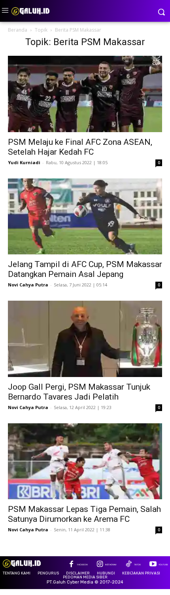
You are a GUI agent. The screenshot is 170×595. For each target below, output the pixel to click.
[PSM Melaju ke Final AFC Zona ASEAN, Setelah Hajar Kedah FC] (85, 94)
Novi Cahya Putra (28, 285)
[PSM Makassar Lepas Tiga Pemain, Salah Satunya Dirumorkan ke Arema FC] (85, 461)
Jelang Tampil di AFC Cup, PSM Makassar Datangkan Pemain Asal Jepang (85, 269)
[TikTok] (128, 564)
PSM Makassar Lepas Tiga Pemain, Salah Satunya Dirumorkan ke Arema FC (84, 514)
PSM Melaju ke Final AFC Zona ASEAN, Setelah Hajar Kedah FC (80, 147)
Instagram (110, 564)
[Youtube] (153, 564)
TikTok (137, 564)
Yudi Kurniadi (24, 162)
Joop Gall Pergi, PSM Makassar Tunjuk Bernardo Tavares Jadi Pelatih (79, 392)
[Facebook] (71, 564)
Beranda (17, 30)
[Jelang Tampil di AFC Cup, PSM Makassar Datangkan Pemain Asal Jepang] (85, 216)
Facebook (82, 564)
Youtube (163, 564)
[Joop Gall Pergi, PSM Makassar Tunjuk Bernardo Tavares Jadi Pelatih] (85, 339)
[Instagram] (100, 564)
